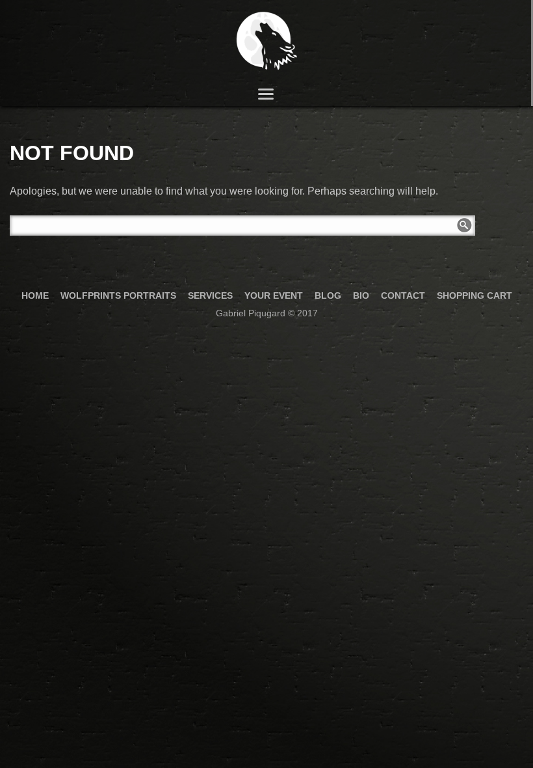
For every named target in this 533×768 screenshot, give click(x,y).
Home (35, 295)
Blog (328, 295)
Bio (361, 295)
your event (273, 295)
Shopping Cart (474, 295)
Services (210, 295)
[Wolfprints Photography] (265, 41)
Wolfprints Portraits (118, 295)
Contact (403, 295)
